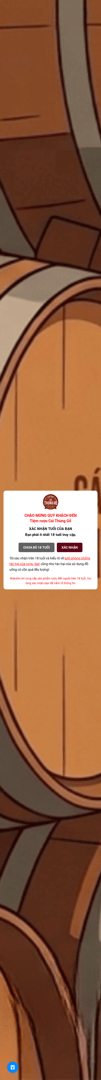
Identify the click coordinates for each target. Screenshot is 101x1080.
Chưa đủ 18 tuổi (36, 547)
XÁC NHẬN (70, 547)
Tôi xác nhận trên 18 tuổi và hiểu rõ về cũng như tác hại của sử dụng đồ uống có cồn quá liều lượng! (49, 563)
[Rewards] (12, 1067)
